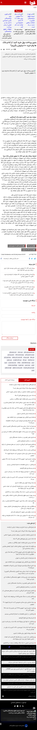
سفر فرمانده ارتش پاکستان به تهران (25, 414)
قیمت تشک (20, 352)
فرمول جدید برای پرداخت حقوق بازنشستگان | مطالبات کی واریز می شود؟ (18, 433)
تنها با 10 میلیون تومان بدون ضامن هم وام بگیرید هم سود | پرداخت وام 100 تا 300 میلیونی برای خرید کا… (18, 282)
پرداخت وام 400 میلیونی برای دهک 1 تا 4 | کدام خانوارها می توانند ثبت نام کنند (18, 32)
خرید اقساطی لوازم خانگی (29, 352)
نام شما (33, 306)
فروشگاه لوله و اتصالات (12, 365)
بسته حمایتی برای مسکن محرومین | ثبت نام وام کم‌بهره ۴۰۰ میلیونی (19, 455)
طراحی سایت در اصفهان (17, 368)
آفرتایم (33, 365)
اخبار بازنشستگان (12, 352)
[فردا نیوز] (32, 3)
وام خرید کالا (31, 246)
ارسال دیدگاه (9, 338)
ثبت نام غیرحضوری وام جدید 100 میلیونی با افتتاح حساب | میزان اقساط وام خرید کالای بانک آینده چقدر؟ (18, 294)
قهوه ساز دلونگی (8, 368)
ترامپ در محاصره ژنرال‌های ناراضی (25, 441)
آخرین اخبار (27, 380)
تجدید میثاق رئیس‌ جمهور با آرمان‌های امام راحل (22, 512)
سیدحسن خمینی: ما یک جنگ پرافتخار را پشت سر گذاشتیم (19, 492)
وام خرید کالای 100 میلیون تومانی (16, 246)
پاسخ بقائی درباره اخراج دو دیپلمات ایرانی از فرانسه (21, 385)
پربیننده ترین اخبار (9, 380)
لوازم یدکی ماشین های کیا (29, 368)
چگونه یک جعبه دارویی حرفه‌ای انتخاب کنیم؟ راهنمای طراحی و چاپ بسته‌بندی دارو (19, 404)
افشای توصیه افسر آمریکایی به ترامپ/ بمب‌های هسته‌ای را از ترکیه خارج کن (18, 445)
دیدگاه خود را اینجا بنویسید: (28, 320)
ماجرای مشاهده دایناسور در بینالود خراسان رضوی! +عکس (20, 392)
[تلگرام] (34, 258)
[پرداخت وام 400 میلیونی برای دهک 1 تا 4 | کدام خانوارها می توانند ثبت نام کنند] (18, 20)
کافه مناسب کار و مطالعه (17, 357)
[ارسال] (4, 49)
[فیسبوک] (30, 258)
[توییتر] (32, 258)
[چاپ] (2, 49)
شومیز (33, 370)
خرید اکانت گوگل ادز (17, 360)
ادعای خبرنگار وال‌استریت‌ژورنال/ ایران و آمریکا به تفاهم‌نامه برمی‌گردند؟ (20, 422)
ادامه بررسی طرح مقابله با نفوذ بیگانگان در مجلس (22, 399)
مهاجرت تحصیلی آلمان (29, 355)
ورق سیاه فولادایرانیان (26, 363)
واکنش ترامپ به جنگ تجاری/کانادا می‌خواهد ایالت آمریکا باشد (19, 450)
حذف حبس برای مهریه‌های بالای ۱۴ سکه (24, 395)
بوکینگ (18, 363)
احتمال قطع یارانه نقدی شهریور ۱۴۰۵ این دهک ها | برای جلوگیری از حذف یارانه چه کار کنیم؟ (18, 409)
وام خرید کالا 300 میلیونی (28, 250)
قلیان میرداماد (26, 357)
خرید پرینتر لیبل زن (12, 363)
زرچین (33, 363)
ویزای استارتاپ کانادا (19, 355)
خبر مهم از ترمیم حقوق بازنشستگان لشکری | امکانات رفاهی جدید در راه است (30, 32)
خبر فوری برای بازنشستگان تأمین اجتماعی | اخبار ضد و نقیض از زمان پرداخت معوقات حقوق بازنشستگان (7, 36)
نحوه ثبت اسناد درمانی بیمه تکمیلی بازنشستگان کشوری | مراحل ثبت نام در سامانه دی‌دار (18, 427)
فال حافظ (32, 357)
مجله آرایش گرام (7, 357)
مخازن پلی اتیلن (11, 355)
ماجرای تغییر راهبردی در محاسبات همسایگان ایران (22, 437)
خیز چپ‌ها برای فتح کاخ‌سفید (27, 468)
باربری (6, 363)
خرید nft (24, 360)
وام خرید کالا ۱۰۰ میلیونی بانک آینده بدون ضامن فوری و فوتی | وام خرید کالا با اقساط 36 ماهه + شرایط (18, 288)
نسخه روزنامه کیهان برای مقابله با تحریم (24, 483)
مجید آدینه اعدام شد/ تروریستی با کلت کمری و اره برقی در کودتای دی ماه (18, 478)
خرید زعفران (9, 360)
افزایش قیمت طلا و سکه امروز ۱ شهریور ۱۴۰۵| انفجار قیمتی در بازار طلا (18, 502)
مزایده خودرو (27, 365)
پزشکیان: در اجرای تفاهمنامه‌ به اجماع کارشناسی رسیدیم (20, 465)
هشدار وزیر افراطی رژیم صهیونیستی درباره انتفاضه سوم (20, 417)
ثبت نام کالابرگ (31, 360)
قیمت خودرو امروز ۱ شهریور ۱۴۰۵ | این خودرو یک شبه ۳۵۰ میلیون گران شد (18, 460)
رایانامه (33, 313)
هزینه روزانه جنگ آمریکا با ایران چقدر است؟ (23, 388)
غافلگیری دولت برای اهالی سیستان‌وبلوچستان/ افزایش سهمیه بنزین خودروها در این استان (19, 507)
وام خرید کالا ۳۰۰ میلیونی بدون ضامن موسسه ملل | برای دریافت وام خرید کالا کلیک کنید (18, 269)
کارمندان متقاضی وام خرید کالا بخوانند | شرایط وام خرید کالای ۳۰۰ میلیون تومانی (18, 275)
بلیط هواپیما (21, 365)
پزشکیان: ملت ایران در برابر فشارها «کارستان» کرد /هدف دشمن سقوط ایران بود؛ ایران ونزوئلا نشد (18, 487)
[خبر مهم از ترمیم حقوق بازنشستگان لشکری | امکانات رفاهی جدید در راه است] (30, 20)
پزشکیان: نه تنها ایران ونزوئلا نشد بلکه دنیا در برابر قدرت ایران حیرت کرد (19, 473)
